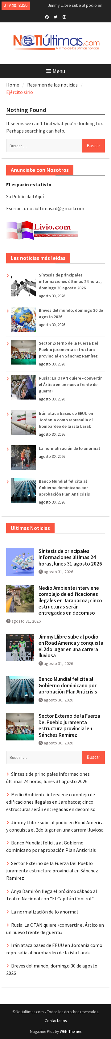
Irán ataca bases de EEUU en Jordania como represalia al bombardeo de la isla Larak (66, 420)
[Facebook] (47, 16)
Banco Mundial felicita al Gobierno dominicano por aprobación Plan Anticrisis (64, 487)
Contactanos (56, 1020)
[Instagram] (64, 16)
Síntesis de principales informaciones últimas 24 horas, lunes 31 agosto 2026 (70, 557)
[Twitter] (56, 16)
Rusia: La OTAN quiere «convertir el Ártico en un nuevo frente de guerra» (70, 384)
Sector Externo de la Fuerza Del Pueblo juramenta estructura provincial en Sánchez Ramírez (68, 349)
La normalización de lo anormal (69, 448)
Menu (58, 71)
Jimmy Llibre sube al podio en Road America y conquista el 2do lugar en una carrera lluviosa (71, 646)
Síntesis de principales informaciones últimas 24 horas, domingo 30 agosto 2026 (70, 281)
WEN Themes (70, 1031)
